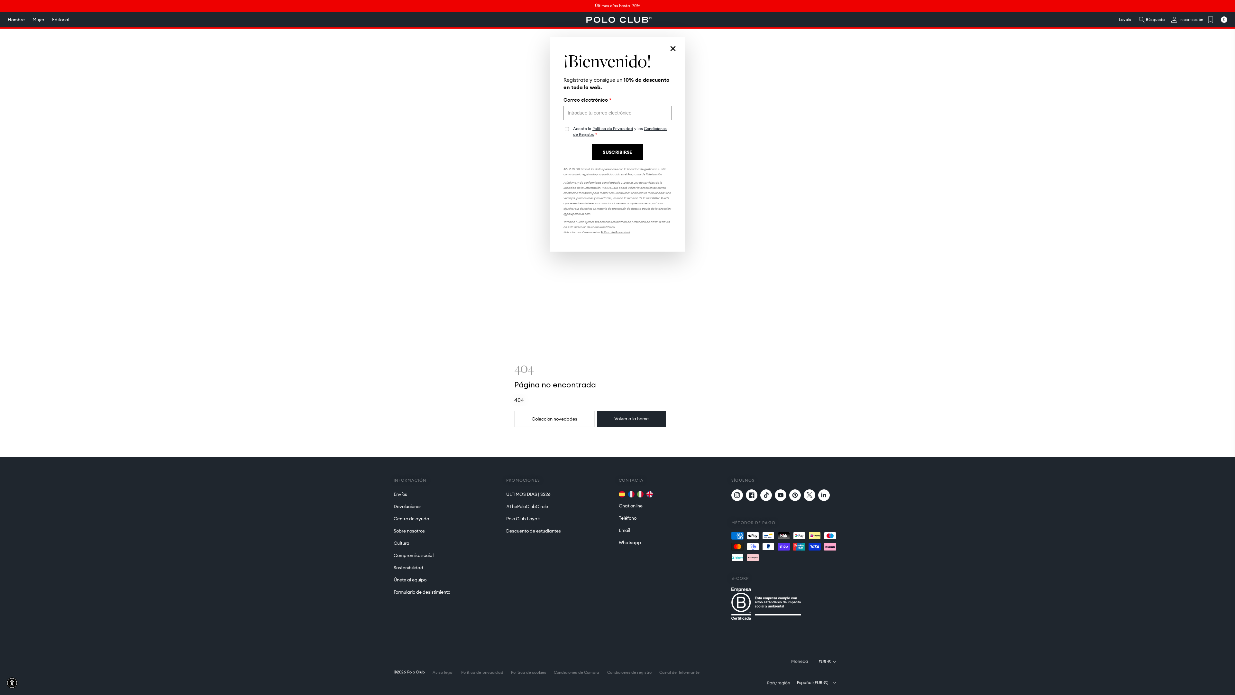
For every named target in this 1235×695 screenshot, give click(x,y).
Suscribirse (617, 152)
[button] (12, 683)
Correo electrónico (587, 100)
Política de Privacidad (612, 128)
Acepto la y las (620, 131)
